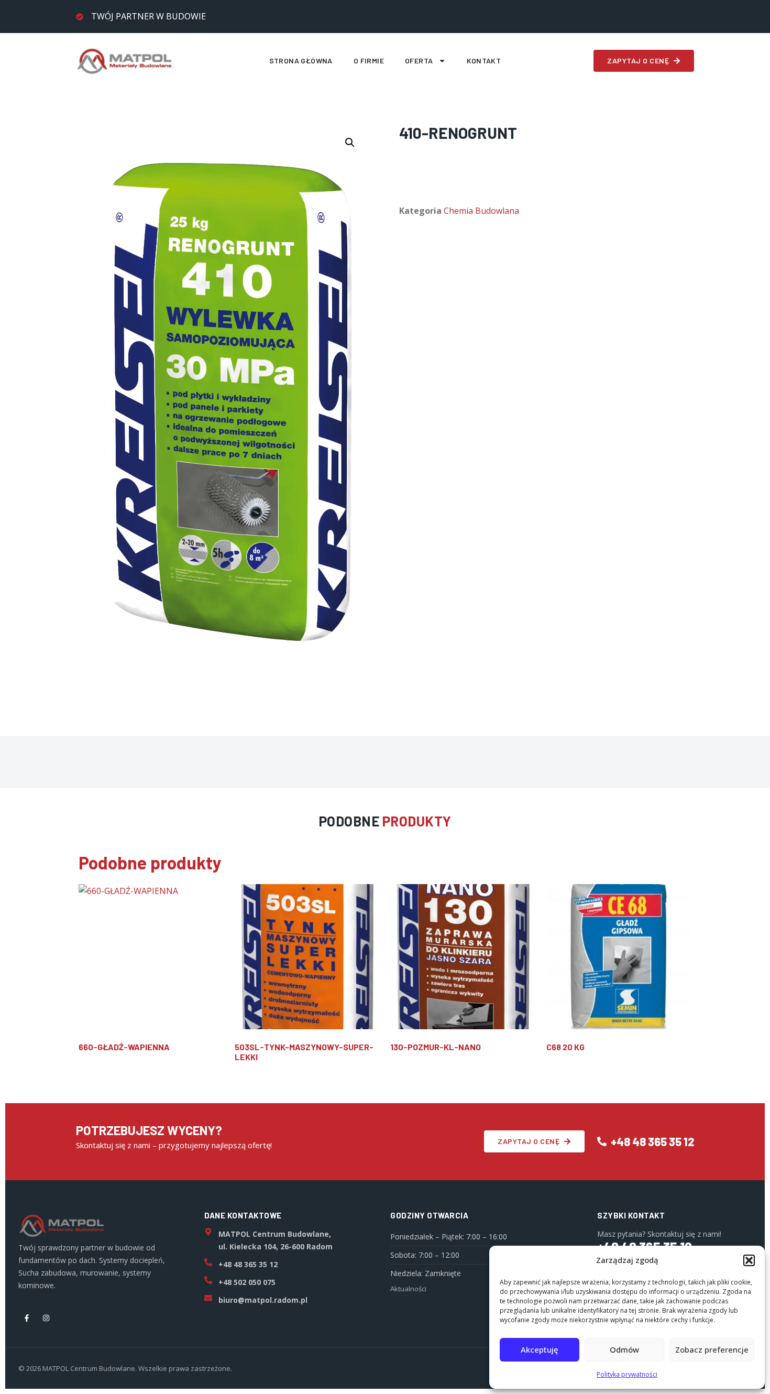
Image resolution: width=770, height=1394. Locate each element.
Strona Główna (301, 60)
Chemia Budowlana (481, 210)
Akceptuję (539, 1349)
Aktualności (408, 1288)
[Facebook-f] (26, 1318)
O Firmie (369, 60)
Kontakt (484, 60)
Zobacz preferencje (712, 1349)
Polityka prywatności (627, 1374)
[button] (749, 1260)
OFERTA (419, 60)
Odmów (624, 1349)
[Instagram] (46, 1318)
